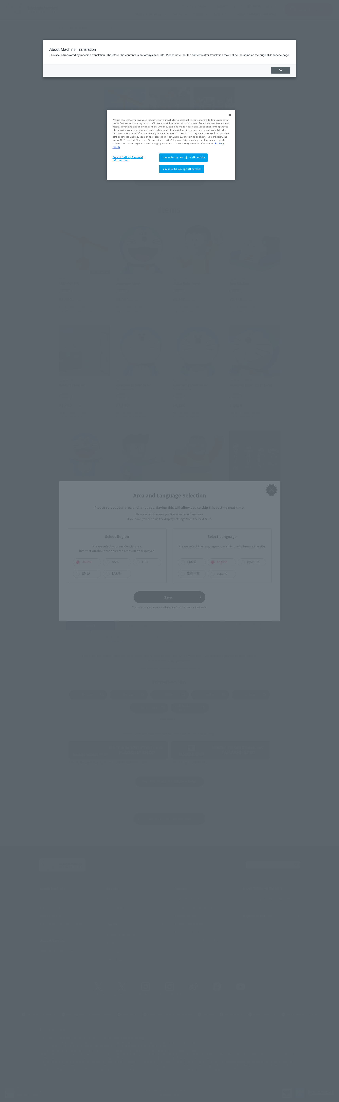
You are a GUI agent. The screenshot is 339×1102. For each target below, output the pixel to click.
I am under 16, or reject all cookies (183, 157)
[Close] (229, 115)
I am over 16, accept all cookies (181, 169)
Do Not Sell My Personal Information (128, 159)
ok (280, 70)
